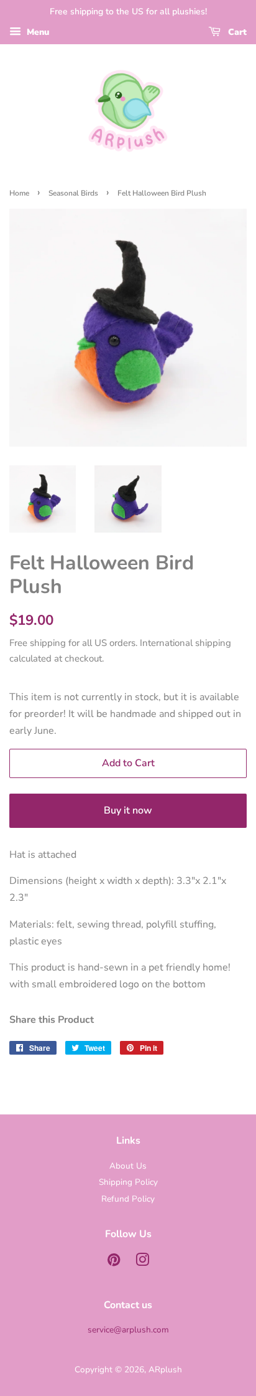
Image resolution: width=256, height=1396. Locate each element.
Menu (36, 32)
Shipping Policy (128, 1182)
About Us (128, 1166)
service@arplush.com (128, 1330)
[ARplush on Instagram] (142, 1262)
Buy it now (128, 810)
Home (19, 193)
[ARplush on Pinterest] (114, 1262)
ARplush (165, 1369)
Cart (236, 32)
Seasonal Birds (73, 193)
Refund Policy (128, 1199)
